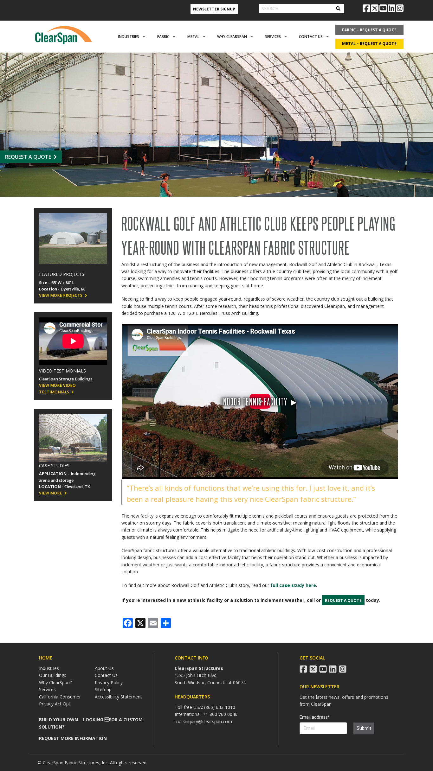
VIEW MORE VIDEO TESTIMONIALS (57, 388)
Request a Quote (343, 600)
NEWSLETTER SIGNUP (214, 9)
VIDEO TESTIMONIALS (62, 371)
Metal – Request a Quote (369, 43)
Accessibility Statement (118, 697)
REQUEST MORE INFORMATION (73, 738)
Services (273, 36)
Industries (128, 36)
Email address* (315, 717)
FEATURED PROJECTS (61, 274)
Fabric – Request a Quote (369, 30)
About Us (104, 668)
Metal (193, 36)
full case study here (293, 585)
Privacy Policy (109, 682)
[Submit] (338, 8)
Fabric (163, 36)
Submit (364, 728)
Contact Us (311, 36)
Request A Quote (28, 156)
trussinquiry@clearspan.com (203, 721)
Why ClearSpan (232, 36)
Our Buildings (52, 675)
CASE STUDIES (54, 465)
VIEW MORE (50, 493)
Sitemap (103, 689)
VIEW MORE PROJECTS (60, 295)
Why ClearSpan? (55, 682)
